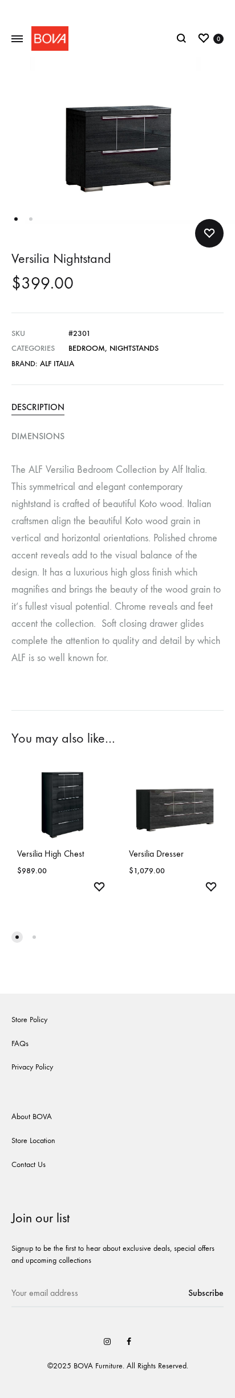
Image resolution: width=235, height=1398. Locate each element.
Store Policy (29, 1019)
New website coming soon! (117, 10)
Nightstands (134, 348)
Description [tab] (37, 407)
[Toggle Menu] (17, 39)
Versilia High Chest (50, 853)
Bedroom (86, 348)
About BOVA (31, 1116)
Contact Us (28, 1164)
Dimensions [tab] (37, 436)
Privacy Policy (32, 1067)
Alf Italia (57, 363)
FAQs (20, 1043)
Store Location (33, 1140)
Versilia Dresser (156, 853)
